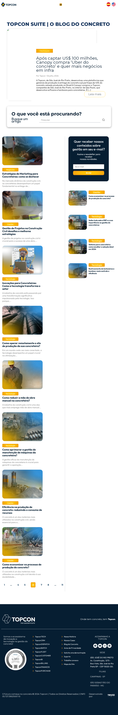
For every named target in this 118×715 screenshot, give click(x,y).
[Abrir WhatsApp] (5, 709)
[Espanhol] (108, 5)
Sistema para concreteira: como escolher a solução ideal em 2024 (101, 246)
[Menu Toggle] (61, 4)
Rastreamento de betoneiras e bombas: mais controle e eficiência (101, 271)
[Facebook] (95, 646)
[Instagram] (105, 646)
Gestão (10, 224)
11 (62, 585)
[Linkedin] (109, 646)
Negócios (10, 170)
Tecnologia (10, 279)
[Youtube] (100, 646)
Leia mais (94, 94)
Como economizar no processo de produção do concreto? (101, 197)
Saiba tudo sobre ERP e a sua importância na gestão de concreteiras (101, 222)
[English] (114, 5)
